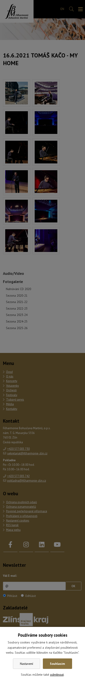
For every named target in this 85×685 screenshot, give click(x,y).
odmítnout (57, 675)
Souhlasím (57, 664)
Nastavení (26, 664)
